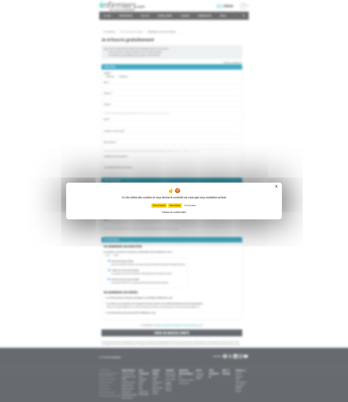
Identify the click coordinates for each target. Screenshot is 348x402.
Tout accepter (159, 205)
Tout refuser (175, 205)
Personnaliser (190, 205)
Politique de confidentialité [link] (174, 212)
